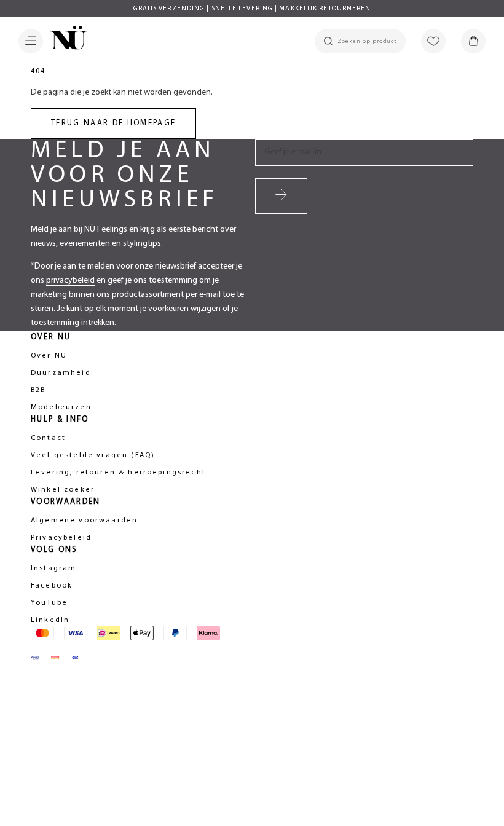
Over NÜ (49, 356)
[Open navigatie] (30, 41)
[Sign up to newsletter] (281, 196)
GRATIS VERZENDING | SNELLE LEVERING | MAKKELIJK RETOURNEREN (252, 9)
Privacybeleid (61, 537)
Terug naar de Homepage (113, 123)
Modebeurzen (61, 407)
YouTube (49, 603)
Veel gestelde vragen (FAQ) (93, 455)
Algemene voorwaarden (84, 520)
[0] (473, 41)
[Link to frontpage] (65, 40)
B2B (38, 390)
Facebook (52, 585)
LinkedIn (50, 620)
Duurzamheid (61, 373)
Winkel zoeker (63, 490)
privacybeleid (70, 280)
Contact (48, 438)
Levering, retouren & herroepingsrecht (118, 472)
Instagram (53, 568)
